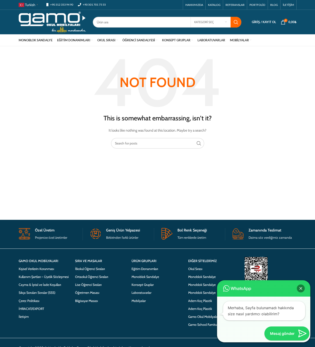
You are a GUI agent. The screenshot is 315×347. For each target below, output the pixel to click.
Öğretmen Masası (87, 293)
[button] (301, 288)
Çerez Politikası (29, 301)
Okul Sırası (195, 269)
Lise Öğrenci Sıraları (88, 285)
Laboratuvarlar (141, 293)
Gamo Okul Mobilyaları (203, 317)
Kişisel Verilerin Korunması (36, 269)
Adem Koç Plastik (200, 301)
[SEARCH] (236, 22)
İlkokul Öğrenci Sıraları (90, 269)
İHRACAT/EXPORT (31, 309)
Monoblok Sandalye (145, 277)
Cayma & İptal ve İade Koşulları (40, 285)
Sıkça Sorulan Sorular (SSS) (37, 293)
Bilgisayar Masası (86, 301)
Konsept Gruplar (143, 285)
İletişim (24, 317)
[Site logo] (52, 22)
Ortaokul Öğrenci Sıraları (91, 277)
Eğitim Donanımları (145, 269)
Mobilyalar (139, 301)
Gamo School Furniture (203, 324)
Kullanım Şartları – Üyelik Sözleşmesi (44, 277)
